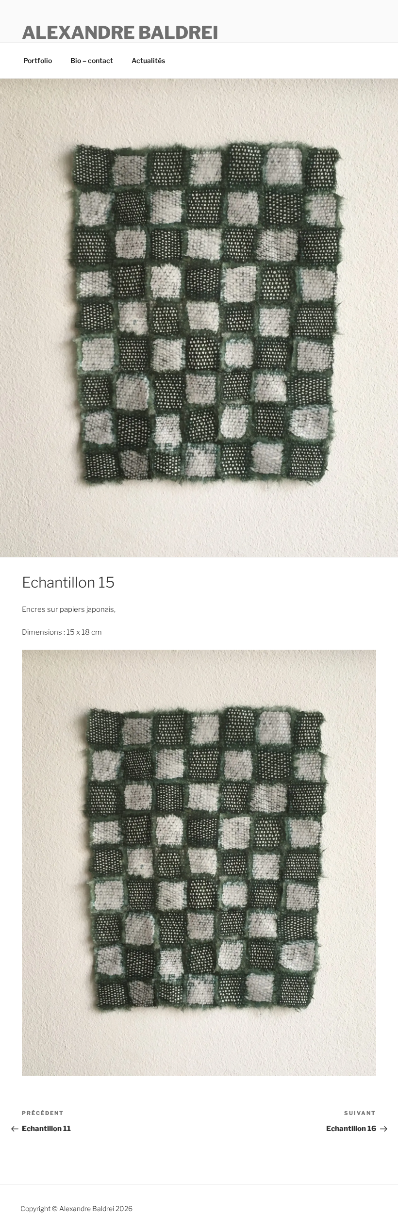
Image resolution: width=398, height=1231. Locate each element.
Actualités (148, 60)
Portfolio (37, 60)
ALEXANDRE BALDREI (120, 32)
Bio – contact (91, 60)
